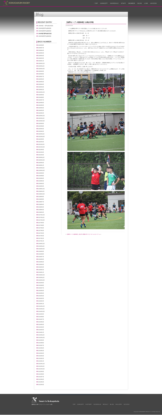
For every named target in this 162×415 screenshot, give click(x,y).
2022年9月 (41, 139)
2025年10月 (41, 68)
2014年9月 (41, 314)
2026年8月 (41, 45)
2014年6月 (41, 322)
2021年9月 (41, 149)
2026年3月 (41, 58)
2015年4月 (41, 295)
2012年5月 (41, 382)
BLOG (140, 3)
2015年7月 (41, 288)
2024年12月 (41, 92)
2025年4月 (41, 84)
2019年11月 (41, 168)
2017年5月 (41, 230)
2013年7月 (41, 345)
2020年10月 (41, 160)
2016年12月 (41, 243)
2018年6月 (41, 204)
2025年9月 (41, 71)
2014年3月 (41, 329)
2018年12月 (41, 188)
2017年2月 (41, 238)
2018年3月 (41, 212)
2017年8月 (41, 225)
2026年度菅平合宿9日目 (44, 28)
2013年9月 (41, 340)
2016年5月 (41, 261)
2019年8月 (41, 175)
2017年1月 (41, 241)
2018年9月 (41, 196)
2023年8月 (41, 126)
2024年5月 (41, 105)
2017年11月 (41, 217)
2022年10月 (41, 136)
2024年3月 (41, 110)
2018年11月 (41, 191)
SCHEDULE (114, 3)
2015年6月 (41, 290)
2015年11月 (41, 277)
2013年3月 (41, 355)
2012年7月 (41, 376)
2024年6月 (41, 102)
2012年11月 (41, 366)
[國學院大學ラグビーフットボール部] (16, 3)
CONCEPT (104, 3)
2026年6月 (41, 50)
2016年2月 (41, 269)
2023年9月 (41, 123)
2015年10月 (41, 280)
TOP (96, 3)
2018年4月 (41, 209)
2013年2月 (41, 358)
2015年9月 (41, 282)
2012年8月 (41, 374)
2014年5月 (41, 324)
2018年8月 (41, 199)
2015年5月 (41, 293)
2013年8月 (41, 342)
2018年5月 (41, 207)
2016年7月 (41, 256)
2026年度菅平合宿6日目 (45, 36)
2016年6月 (41, 259)
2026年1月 (41, 60)
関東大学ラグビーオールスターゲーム (91, 234)
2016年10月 (41, 248)
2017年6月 (41, 228)
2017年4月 (41, 233)
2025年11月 (41, 66)
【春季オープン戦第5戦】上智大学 (74, 234)
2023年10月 (41, 121)
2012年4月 (41, 384)
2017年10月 (41, 220)
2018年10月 (41, 194)
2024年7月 (41, 100)
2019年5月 (41, 181)
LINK (146, 3)
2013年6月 (41, 348)
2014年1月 (41, 332)
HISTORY (89, 404)
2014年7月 (41, 319)
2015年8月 (41, 285)
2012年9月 (41, 371)
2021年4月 (41, 152)
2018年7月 (41, 201)
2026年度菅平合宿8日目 (44, 31)
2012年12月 (41, 363)
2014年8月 (41, 316)
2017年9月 (41, 222)
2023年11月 (41, 118)
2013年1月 (41, 361)
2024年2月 (41, 113)
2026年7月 (41, 47)
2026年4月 (41, 55)
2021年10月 (41, 147)
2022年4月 (41, 141)
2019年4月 (41, 183)
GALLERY (119, 404)
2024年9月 (41, 94)
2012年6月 (41, 379)
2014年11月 (41, 308)
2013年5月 (41, 350)
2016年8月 (41, 254)
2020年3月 (41, 162)
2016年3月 (41, 267)
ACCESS (153, 3)
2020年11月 (41, 157)
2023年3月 (41, 131)
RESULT (105, 404)
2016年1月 (41, 272)
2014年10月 (41, 311)
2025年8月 (41, 74)
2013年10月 (41, 337)
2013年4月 (41, 353)
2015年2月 (41, 301)
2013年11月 (41, 335)
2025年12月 (41, 63)
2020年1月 (41, 165)
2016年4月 (41, 264)
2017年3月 (41, 235)
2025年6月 (41, 79)
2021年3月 (41, 154)
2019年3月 (41, 186)
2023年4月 (41, 128)
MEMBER (132, 3)
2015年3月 (41, 298)
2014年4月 (41, 327)
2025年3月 (41, 87)
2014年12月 (41, 306)
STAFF (123, 3)
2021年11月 (41, 144)
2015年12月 (41, 275)
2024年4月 (41, 107)
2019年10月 (41, 170)
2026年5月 (41, 53)
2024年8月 (41, 97)
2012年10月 (41, 369)
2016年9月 (41, 251)
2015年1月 (41, 303)
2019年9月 (41, 173)
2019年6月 (41, 178)
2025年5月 (41, 81)
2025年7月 (41, 76)
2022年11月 (41, 134)
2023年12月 (41, 115)
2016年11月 (41, 246)
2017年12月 (41, 215)
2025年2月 (41, 89)
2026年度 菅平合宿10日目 (45, 25)
